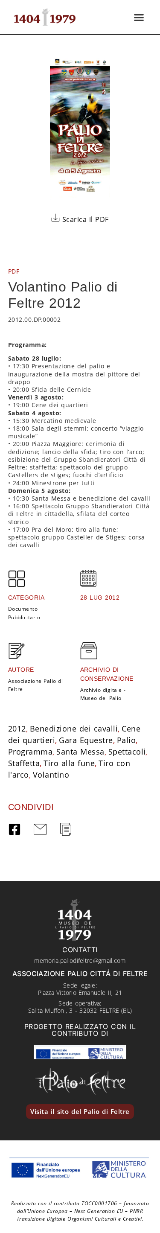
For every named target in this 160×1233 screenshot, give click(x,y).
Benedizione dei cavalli (74, 728)
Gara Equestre (86, 740)
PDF (13, 271)
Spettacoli (127, 751)
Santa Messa (80, 751)
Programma (30, 751)
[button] (139, 17)
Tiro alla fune (69, 763)
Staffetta (24, 763)
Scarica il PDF (84, 219)
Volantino (51, 775)
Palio (126, 740)
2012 (17, 728)
